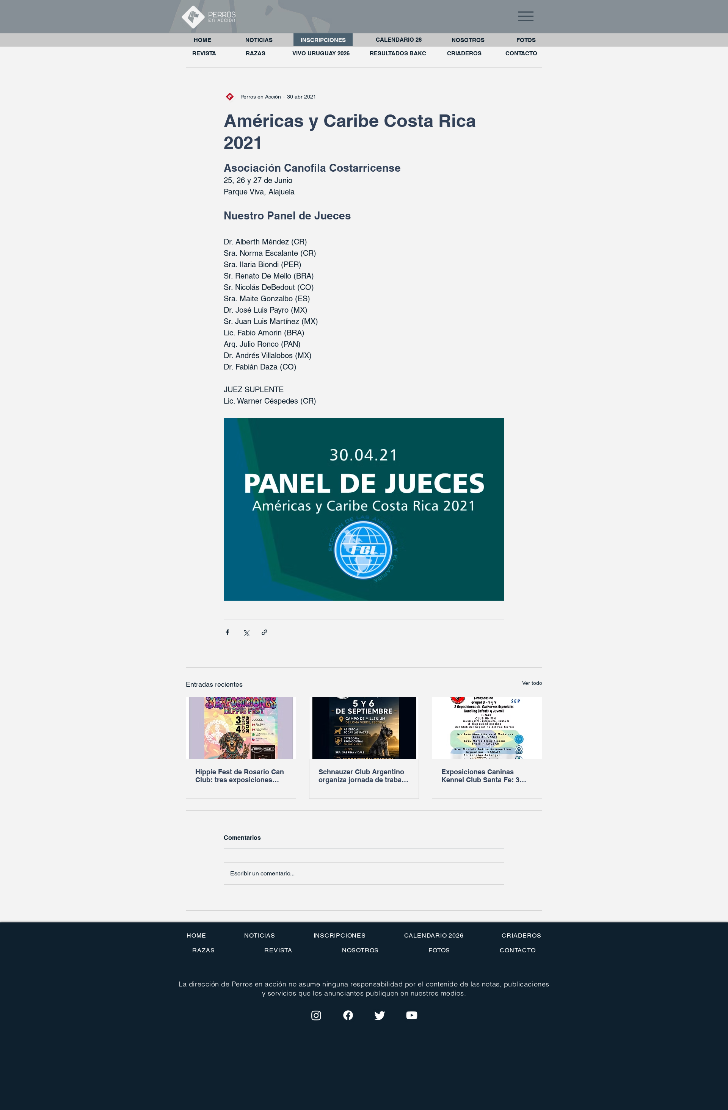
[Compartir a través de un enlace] (264, 632)
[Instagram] (316, 1015)
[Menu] (526, 16)
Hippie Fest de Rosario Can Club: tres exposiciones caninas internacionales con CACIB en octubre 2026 (240, 776)
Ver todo (532, 683)
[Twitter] (379, 1015)
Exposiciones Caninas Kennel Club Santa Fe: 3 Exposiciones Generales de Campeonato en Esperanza (485, 776)
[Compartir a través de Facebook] (227, 632)
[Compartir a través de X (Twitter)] (245, 632)
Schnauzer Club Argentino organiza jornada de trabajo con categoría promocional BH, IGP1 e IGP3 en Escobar (364, 776)
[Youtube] (411, 1015)
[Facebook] (348, 1015)
